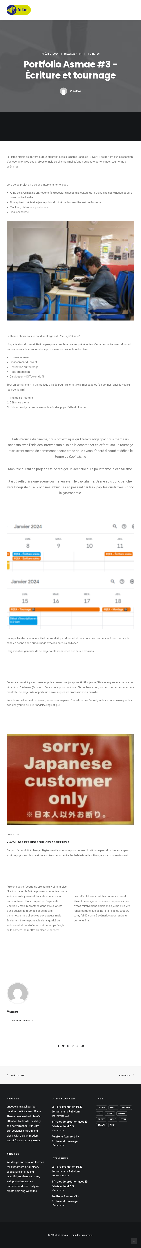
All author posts (22, 1020)
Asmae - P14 (74, 53)
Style (113, 1119)
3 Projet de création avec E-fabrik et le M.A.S (69, 1124)
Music (110, 1113)
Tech (123, 1119)
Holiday (126, 1107)
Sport (101, 1119)
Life (100, 1113)
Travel (101, 1125)
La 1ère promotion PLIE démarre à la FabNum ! (66, 1109)
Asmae (77, 90)
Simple (121, 1113)
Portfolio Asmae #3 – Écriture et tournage (65, 1139)
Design (101, 1107)
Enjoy (113, 1107)
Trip (112, 1125)
